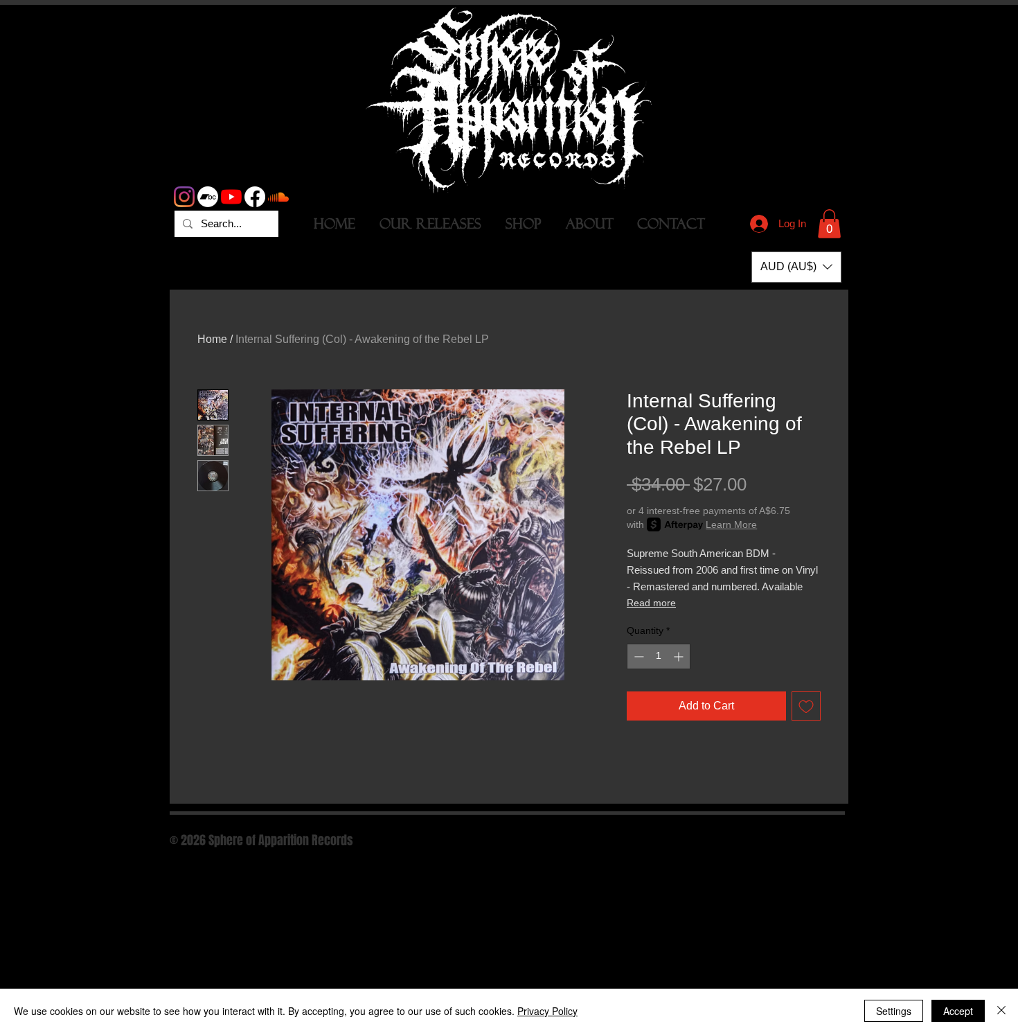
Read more (651, 602)
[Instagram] (184, 196)
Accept (958, 1011)
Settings (893, 1011)
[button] (829, 223)
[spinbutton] (658, 656)
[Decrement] (637, 656)
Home (212, 339)
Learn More (731, 524)
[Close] (1001, 1011)
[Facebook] (254, 196)
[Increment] (679, 656)
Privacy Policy (547, 1011)
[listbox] (796, 267)
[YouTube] (231, 196)
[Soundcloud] (278, 196)
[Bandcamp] (207, 196)
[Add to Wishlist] (806, 706)
